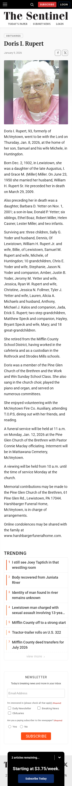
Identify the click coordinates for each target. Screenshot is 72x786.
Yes (14, 726)
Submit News (42, 24)
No (26, 726)
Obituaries (13, 36)
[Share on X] (65, 52)
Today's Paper (17, 24)
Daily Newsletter (21, 708)
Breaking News (50, 708)
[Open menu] (5, 4)
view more (34, 656)
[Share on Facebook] (58, 52)
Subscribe (47, 4)
